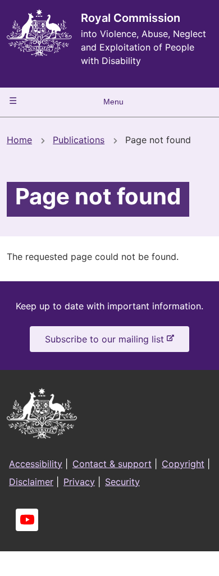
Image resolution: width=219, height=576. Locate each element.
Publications (78, 139)
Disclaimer (31, 481)
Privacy (79, 481)
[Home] (39, 33)
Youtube (27, 520)
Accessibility (35, 463)
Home (19, 139)
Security (122, 481)
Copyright (183, 463)
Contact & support (112, 463)
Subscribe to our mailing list (106, 342)
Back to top (168, 559)
